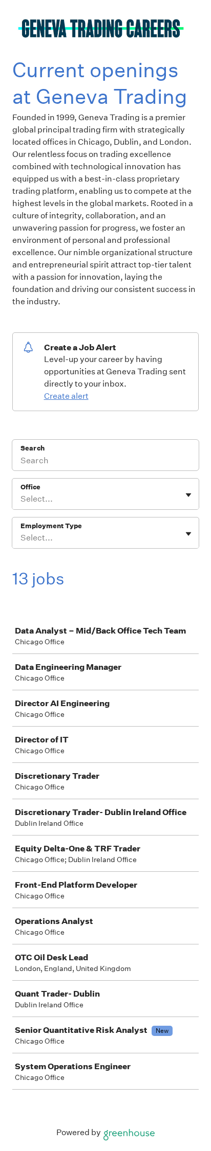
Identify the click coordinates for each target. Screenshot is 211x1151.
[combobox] (21, 499)
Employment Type (51, 526)
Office (30, 487)
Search (32, 448)
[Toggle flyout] (188, 495)
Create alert (66, 396)
